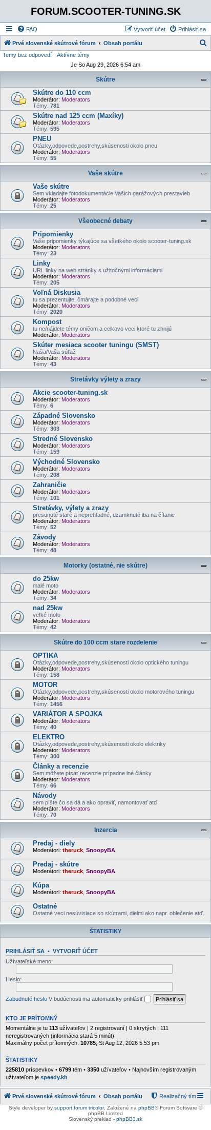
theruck (72, 850)
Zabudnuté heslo (26, 999)
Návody (44, 795)
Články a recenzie (61, 766)
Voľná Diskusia (56, 292)
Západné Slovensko (64, 415)
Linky (41, 263)
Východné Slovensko (66, 462)
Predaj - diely (54, 843)
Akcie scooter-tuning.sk (70, 392)
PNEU (42, 139)
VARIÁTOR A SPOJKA (67, 714)
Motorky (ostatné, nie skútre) (105, 565)
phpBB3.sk (129, 1119)
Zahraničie (49, 485)
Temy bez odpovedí (27, 55)
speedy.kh (54, 1077)
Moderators (75, 99)
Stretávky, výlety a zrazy (71, 508)
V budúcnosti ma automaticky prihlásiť (96, 999)
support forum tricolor (79, 1108)
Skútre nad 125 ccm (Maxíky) (78, 115)
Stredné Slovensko (63, 438)
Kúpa (41, 885)
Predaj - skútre (56, 864)
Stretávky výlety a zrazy (105, 379)
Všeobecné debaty (105, 221)
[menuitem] (27, 29)
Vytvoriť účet (75, 951)
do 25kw (46, 578)
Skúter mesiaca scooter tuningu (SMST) (96, 345)
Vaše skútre (105, 173)
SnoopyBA (100, 850)
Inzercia (105, 830)
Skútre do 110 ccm (62, 92)
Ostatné (45, 906)
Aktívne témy (73, 55)
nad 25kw (47, 608)
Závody (44, 537)
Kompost (47, 322)
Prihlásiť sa (25, 951)
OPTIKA (45, 655)
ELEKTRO (49, 737)
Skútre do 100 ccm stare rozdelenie (105, 642)
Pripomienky (53, 234)
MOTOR (45, 685)
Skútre (105, 79)
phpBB (146, 1108)
